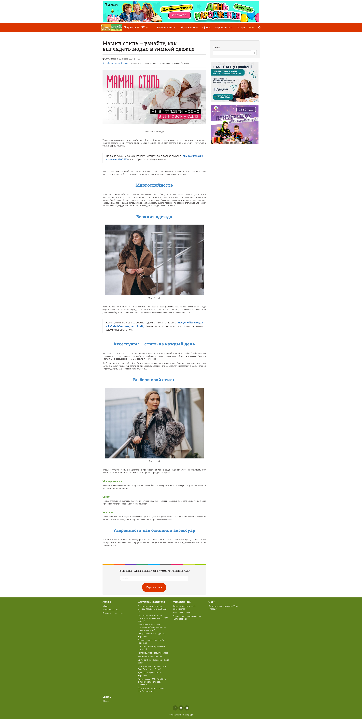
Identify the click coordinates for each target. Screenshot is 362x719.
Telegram (186, 707)
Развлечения (165, 27)
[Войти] (259, 27)
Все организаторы (181, 612)
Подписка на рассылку (113, 613)
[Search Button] (254, 52)
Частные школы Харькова (150, 656)
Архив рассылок (110, 609)
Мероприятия (223, 27)
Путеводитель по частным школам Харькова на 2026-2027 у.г (152, 609)
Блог (252, 27)
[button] (131, 27)
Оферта (106, 701)
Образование (188, 27)
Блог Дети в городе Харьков (116, 63)
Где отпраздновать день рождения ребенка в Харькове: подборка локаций (152, 627)
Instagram (181, 707)
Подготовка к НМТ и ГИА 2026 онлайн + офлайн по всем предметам (152, 682)
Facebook (175, 707)
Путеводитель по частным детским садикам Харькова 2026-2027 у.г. (153, 618)
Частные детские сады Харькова (153, 653)
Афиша (206, 27)
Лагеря (240, 27)
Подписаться (154, 587)
